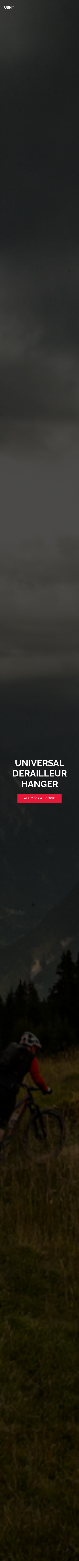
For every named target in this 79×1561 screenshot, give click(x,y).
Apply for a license (39, 798)
